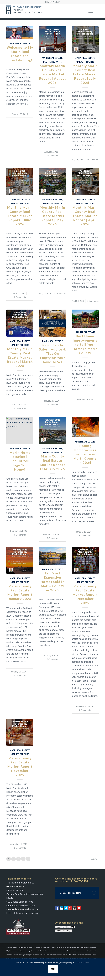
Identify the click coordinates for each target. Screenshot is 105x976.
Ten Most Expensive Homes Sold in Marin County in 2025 (52, 581)
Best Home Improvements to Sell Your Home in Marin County (85, 344)
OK (53, 969)
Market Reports (52, 62)
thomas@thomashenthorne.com (22, 909)
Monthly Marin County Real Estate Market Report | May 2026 (52, 215)
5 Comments (85, 535)
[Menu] (89, 11)
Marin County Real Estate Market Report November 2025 (20, 766)
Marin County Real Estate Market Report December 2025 (85, 594)
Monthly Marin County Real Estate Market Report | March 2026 (20, 357)
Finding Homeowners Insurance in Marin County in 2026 (85, 454)
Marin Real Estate (20, 43)
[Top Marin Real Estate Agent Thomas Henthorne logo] (25, 11)
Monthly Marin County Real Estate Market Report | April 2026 (85, 215)
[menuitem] (89, 11)
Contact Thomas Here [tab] (70, 893)
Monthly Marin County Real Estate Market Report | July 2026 (85, 74)
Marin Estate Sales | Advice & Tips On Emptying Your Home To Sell (52, 353)
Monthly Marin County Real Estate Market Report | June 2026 (20, 215)
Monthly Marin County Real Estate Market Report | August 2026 (52, 74)
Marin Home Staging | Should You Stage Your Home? (19, 461)
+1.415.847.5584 (15, 886)
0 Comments (52, 155)
